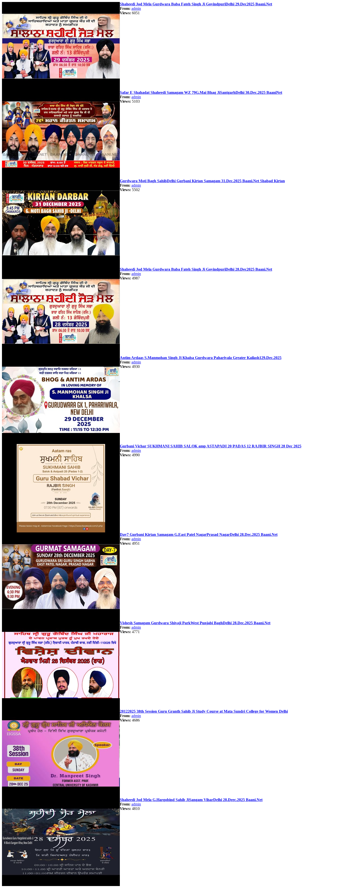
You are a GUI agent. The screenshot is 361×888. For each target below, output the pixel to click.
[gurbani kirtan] (61, 89)
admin (136, 8)
